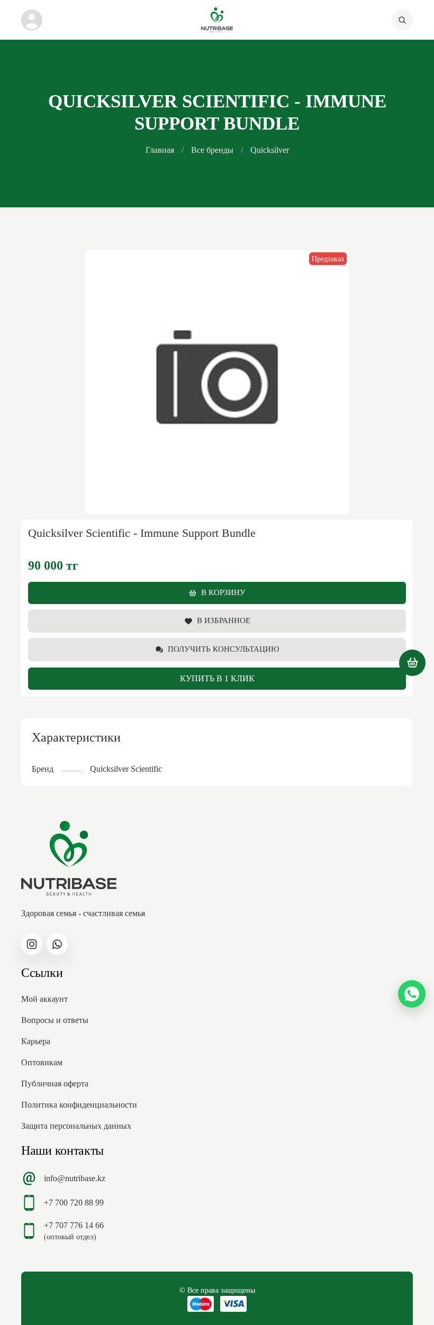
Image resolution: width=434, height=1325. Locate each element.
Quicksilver (269, 149)
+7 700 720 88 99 (74, 1202)
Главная (160, 149)
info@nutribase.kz (74, 1178)
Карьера (35, 1041)
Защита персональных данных (76, 1125)
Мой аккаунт (44, 998)
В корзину (223, 592)
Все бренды (212, 149)
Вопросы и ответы (54, 1020)
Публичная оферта (54, 1083)
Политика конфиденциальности (79, 1104)
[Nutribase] (217, 19)
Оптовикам (41, 1062)
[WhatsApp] (412, 994)
